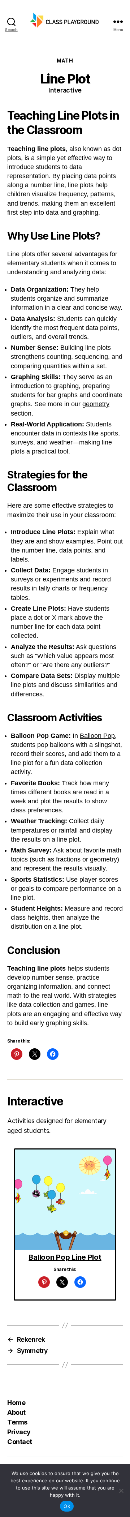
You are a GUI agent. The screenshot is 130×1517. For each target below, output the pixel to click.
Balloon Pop (97, 735)
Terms (17, 1422)
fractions (68, 859)
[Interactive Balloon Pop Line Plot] (65, 1199)
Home (16, 1402)
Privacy (19, 1432)
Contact (19, 1441)
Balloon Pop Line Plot (65, 1257)
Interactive (65, 90)
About (16, 1412)
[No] (121, 1490)
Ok (67, 1506)
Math (65, 60)
